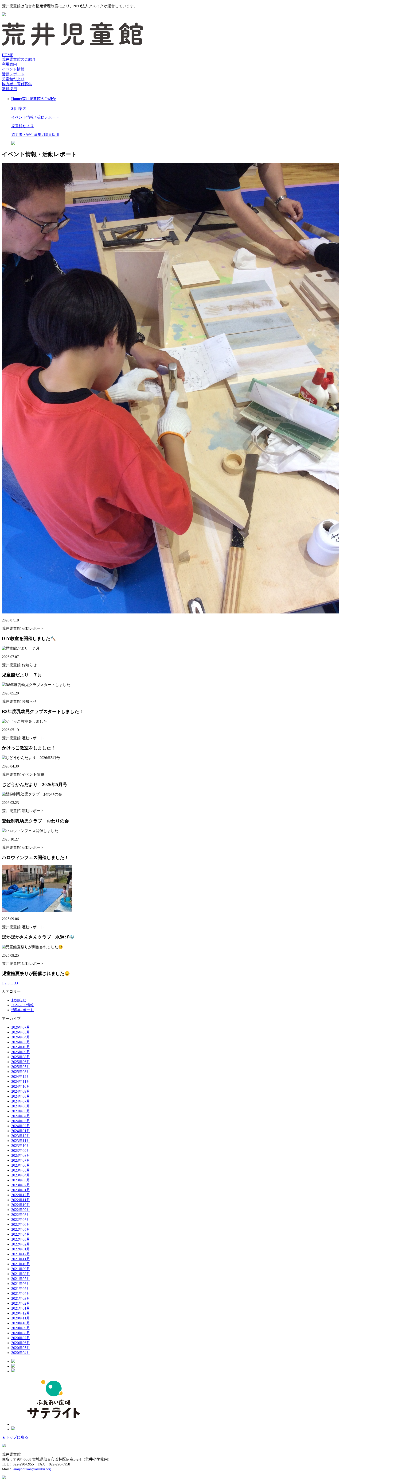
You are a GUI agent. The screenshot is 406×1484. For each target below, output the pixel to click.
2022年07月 (20, 1220)
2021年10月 (20, 1264)
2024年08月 (20, 1096)
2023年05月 (20, 1170)
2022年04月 (20, 1234)
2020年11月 (20, 1318)
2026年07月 (20, 1027)
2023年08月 (20, 1155)
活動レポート (22, 1010)
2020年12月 (20, 1313)
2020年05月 (20, 1348)
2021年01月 (20, 1308)
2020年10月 (20, 1323)
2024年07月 (20, 1101)
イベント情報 (22, 1005)
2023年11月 (20, 1141)
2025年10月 (20, 1047)
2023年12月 (20, 1136)
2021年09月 (20, 1269)
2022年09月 (20, 1210)
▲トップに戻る (15, 1437)
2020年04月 (20, 1353)
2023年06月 (20, 1165)
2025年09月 (20, 1052)
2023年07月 (20, 1160)
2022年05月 (20, 1229)
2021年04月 (20, 1293)
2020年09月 (20, 1328)
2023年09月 (20, 1151)
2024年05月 (20, 1111)
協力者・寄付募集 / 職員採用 (35, 135)
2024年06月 (20, 1106)
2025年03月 (20, 1072)
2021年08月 (20, 1274)
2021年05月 (20, 1289)
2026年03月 (20, 1042)
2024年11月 (20, 1081)
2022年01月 (20, 1249)
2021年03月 (20, 1298)
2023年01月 (20, 1190)
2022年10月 (20, 1205)
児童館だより (13, 79)
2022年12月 (20, 1195)
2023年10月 (20, 1146)
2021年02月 (20, 1303)
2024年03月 (20, 1121)
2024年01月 (20, 1131)
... (11, 983)
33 (16, 983)
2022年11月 (20, 1200)
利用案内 (9, 64)
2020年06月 (20, 1343)
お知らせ (18, 1000)
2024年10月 (20, 1086)
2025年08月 (20, 1057)
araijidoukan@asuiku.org (32, 1469)
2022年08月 (20, 1215)
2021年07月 (20, 1279)
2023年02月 (20, 1185)
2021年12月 (20, 1254)
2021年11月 (20, 1259)
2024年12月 (20, 1077)
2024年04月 (20, 1116)
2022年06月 (20, 1224)
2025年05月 (20, 1067)
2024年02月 (20, 1126)
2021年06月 (20, 1284)
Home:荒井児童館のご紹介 (33, 99)
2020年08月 (20, 1333)
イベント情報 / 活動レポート (35, 117)
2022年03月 (20, 1239)
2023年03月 (20, 1180)
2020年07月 (20, 1338)
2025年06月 (20, 1062)
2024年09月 (20, 1091)
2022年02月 (20, 1244)
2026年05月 (20, 1032)
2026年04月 (20, 1037)
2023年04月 (20, 1175)
